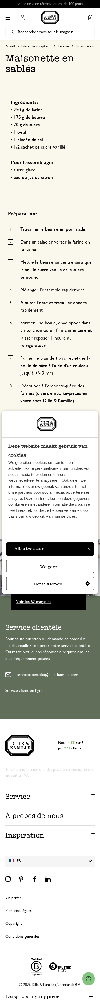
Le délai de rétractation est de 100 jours (52, 4)
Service (17, 796)
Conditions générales (22, 937)
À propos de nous (34, 816)
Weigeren (50, 566)
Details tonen (48, 584)
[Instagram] (8, 879)
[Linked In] (48, 879)
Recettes (63, 46)
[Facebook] (34, 879)
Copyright (13, 924)
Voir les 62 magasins (33, 601)
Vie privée (13, 898)
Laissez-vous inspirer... (36, 46)
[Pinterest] (21, 879)
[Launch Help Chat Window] (88, 978)
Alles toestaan (29, 548)
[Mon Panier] (90, 17)
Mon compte (22, 17)
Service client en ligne (24, 690)
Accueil (10, 46)
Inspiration (24, 835)
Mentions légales (18, 911)
